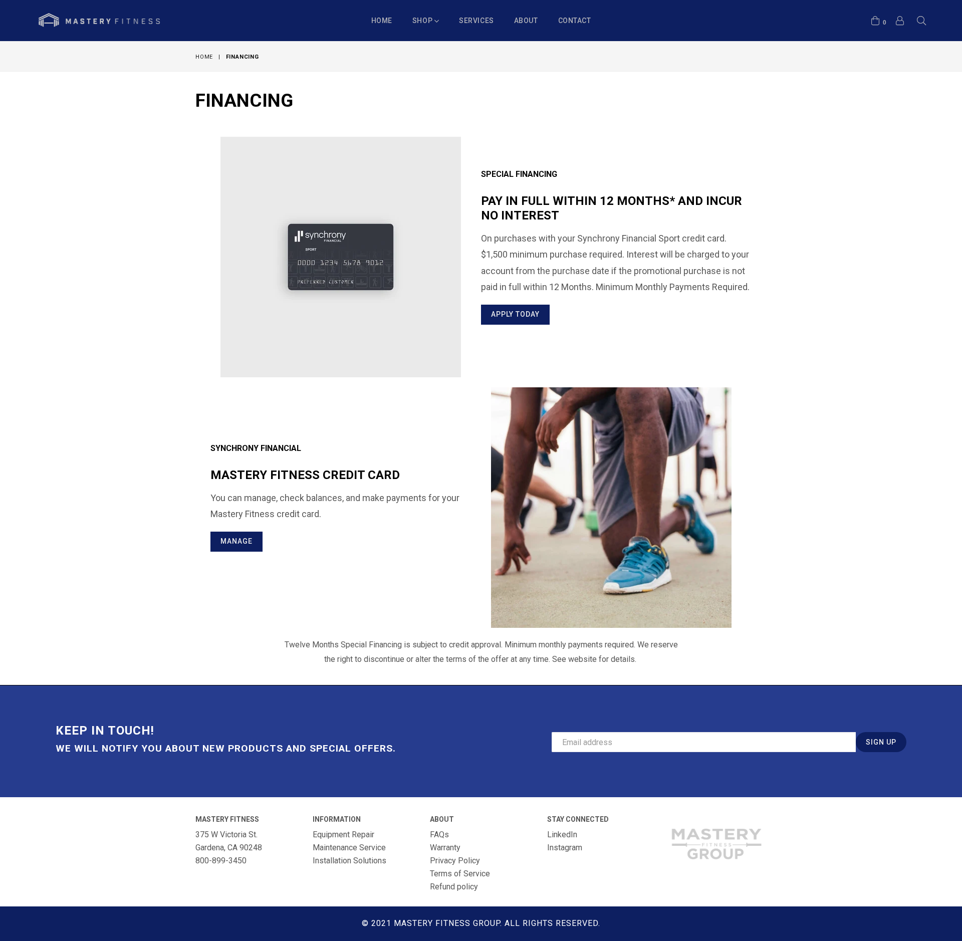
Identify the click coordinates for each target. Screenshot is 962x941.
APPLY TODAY (515, 314)
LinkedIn (562, 834)
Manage (236, 541)
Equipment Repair (343, 834)
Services (476, 21)
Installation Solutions (349, 860)
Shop (423, 21)
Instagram (564, 847)
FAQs (439, 834)
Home (381, 21)
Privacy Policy (455, 860)
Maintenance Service (349, 847)
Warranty (445, 847)
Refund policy (454, 886)
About (526, 21)
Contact (574, 21)
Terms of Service (460, 873)
